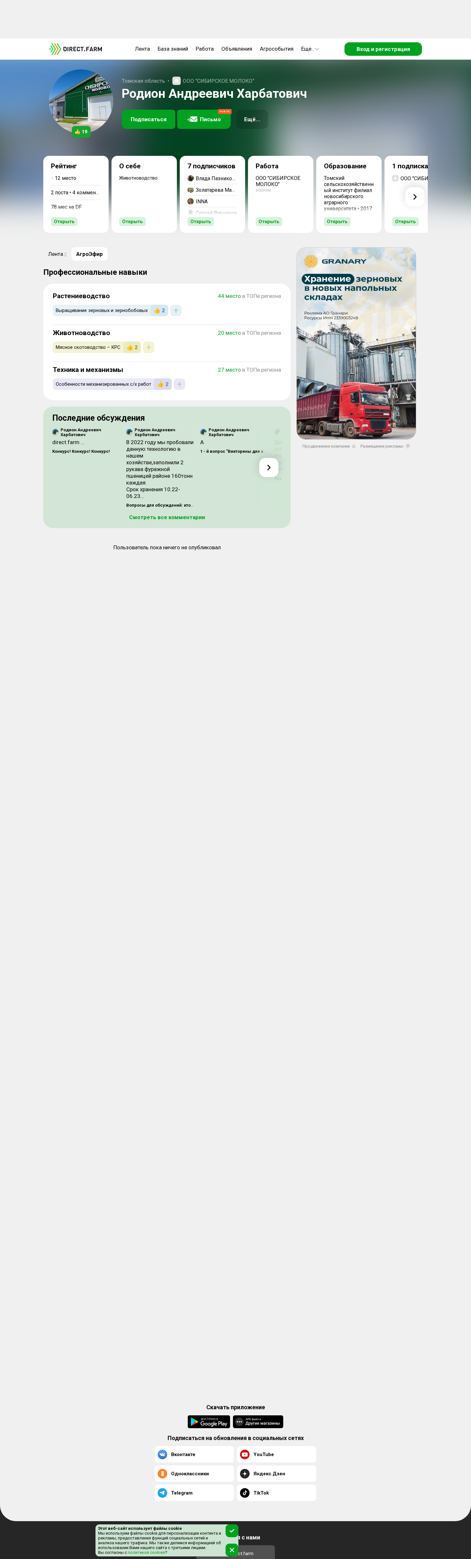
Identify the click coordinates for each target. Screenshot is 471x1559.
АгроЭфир (89, 254)
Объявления (236, 49)
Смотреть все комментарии (167, 517)
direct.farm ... (68, 442)
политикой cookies (146, 1552)
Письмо (215, 116)
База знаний (173, 49)
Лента (142, 49)
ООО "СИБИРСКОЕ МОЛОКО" (218, 81)
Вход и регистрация (383, 49)
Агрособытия (276, 49)
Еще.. (307, 49)
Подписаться (149, 119)
